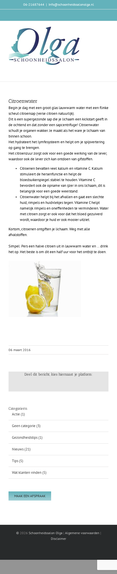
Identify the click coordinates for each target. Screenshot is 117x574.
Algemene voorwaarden (82, 533)
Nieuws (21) (21, 449)
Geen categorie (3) (26, 425)
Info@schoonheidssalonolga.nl (71, 4)
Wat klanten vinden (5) (29, 472)
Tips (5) (17, 460)
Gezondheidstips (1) (27, 437)
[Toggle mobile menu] (106, 30)
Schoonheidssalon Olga (45, 533)
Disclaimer (58, 538)
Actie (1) (18, 414)
